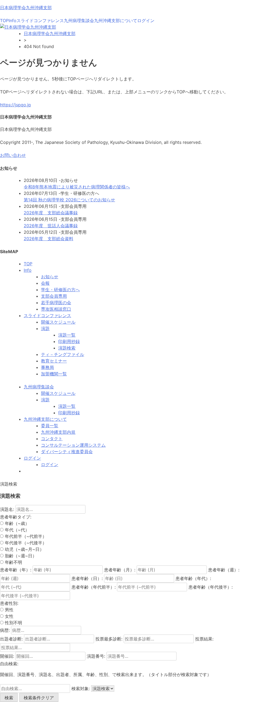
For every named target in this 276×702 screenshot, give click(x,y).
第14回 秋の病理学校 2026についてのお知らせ (69, 199)
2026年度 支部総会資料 (48, 238)
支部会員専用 (54, 296)
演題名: (7, 509)
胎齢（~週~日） (20, 555)
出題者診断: (11, 639)
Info (12, 20)
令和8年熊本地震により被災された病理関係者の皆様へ (77, 186)
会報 (45, 283)
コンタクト (52, 438)
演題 (45, 328)
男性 (8, 609)
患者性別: (9, 603)
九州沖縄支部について (115, 20)
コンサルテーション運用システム (73, 445)
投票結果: (204, 639)
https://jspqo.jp (15, 104)
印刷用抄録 (69, 341)
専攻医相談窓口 (56, 309)
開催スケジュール (58, 322)
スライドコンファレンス (40, 20)
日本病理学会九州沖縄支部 (26, 7)
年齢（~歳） (16, 523)
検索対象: (80, 688)
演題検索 (66, 348)
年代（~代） (16, 530)
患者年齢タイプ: (15, 517)
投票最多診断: (108, 639)
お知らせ (49, 276)
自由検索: (9, 663)
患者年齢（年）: (15, 569)
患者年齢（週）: (223, 569)
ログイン (145, 20)
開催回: (7, 656)
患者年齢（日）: (87, 578)
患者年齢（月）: (119, 569)
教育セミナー (54, 361)
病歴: (5, 630)
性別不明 (13, 622)
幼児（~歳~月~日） (24, 549)
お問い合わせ (13, 155)
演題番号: (96, 656)
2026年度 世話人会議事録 (51, 225)
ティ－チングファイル (62, 354)
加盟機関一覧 (54, 374)
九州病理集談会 (79, 20)
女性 (8, 616)
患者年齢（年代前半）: (93, 587)
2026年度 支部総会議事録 (51, 212)
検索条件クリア (39, 697)
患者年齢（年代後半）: (210, 587)
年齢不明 (13, 562)
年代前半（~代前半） (25, 536)
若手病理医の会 (56, 302)
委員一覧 (49, 425)
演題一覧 (66, 335)
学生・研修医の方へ (60, 289)
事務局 (47, 367)
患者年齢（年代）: (193, 578)
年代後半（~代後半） (25, 542)
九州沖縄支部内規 (58, 432)
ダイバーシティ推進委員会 (67, 451)
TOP (4, 20)
